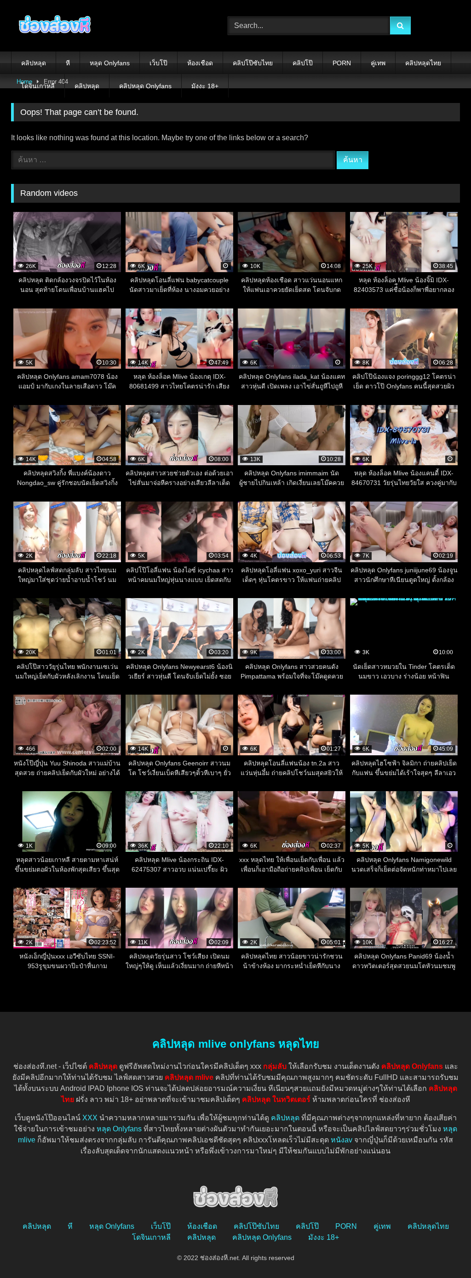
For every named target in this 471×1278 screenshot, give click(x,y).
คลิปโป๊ (303, 63)
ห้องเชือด (200, 63)
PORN (342, 63)
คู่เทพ (378, 63)
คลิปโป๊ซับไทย (253, 63)
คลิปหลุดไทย (423, 63)
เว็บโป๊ (158, 63)
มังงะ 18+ (204, 86)
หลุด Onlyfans (110, 63)
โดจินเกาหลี (38, 86)
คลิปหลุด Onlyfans (145, 86)
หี (68, 63)
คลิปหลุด (33, 63)
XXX (90, 1118)
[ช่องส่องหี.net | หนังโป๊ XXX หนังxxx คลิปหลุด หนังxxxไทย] (105, 25)
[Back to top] (442, 1251)
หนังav (341, 1140)
